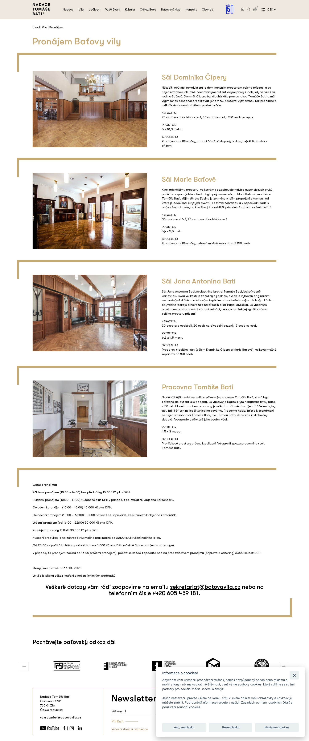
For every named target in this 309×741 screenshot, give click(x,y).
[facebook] (64, 729)
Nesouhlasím (230, 727)
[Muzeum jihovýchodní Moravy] (57, 665)
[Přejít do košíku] (255, 10)
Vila (81, 9)
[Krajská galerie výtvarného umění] (105, 665)
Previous (21, 662)
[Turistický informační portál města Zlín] (154, 665)
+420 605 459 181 (175, 593)
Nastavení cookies (277, 727)
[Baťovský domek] (203, 665)
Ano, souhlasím (184, 727)
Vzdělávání (112, 9)
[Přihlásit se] (242, 9)
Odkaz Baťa (148, 9)
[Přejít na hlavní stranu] (41, 14)
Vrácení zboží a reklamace (130, 729)
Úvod (36, 27)
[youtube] (49, 729)
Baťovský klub (171, 9)
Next (280, 662)
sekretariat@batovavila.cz (205, 587)
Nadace (68, 9)
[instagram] (72, 729)
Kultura (130, 9)
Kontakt (191, 9)
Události (94, 9)
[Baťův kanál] (252, 665)
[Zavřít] (294, 675)
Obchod (207, 9)
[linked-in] (80, 729)
